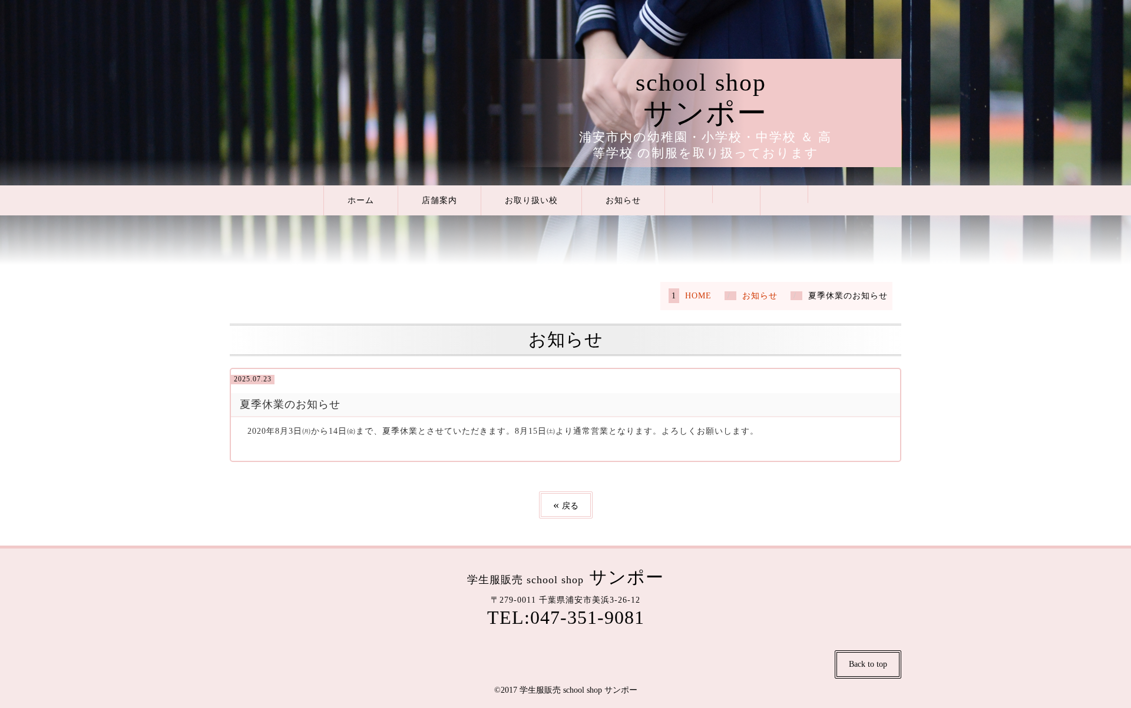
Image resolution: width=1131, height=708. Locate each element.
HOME (698, 295)
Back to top (868, 664)
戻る (565, 504)
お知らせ (623, 200)
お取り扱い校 (531, 200)
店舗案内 (439, 200)
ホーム (361, 200)
